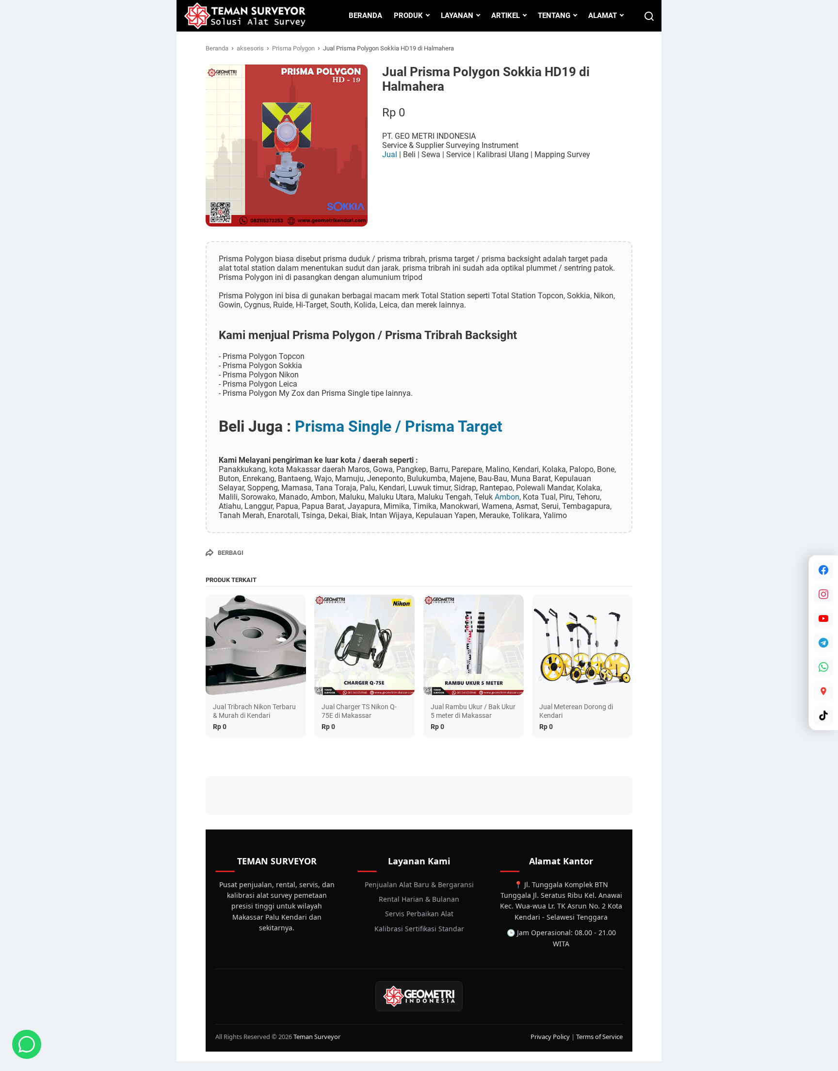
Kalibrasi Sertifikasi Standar (419, 928)
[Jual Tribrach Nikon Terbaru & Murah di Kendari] (256, 645)
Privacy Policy (550, 1036)
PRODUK (408, 15)
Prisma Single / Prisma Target (398, 426)
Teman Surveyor (316, 1036)
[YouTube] (823, 618)
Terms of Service (599, 1036)
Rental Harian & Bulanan (419, 899)
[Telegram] (823, 642)
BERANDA (365, 15)
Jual (390, 154)
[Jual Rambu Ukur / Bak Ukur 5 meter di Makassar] (473, 645)
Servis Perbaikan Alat (419, 913)
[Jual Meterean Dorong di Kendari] (582, 645)
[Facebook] (823, 570)
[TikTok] (823, 715)
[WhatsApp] (823, 667)
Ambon (507, 497)
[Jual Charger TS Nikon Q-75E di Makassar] (364, 645)
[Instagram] (823, 594)
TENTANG (554, 15)
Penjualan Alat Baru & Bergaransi (419, 884)
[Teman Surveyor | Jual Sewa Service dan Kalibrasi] (245, 15)
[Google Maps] (823, 691)
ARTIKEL (505, 15)
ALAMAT (602, 15)
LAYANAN (457, 15)
